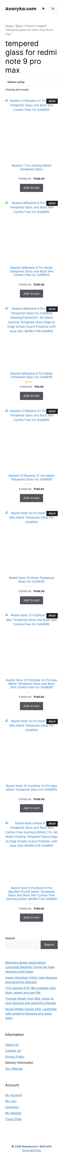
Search (10, 938)
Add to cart (31, 187)
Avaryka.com (20, 9)
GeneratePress (31, 1150)
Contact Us (13, 1050)
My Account (13, 1095)
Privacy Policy (14, 1056)
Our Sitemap (14, 1068)
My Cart (10, 1101)
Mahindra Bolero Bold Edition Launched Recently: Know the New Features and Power (30, 967)
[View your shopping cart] (43, 9)
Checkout (12, 1107)
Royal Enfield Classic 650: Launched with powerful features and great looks (31, 1013)
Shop (18, 26)
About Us (12, 1044)
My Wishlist (13, 1113)
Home (9, 26)
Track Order (13, 1119)
